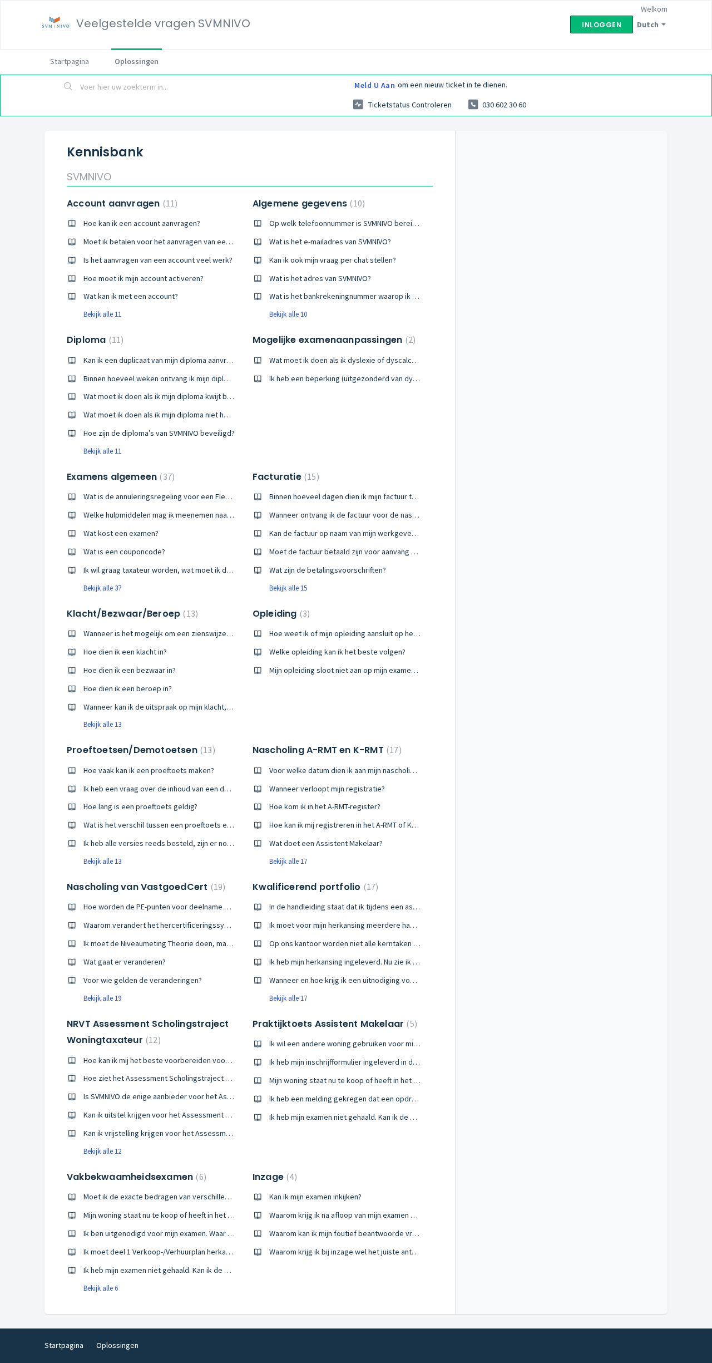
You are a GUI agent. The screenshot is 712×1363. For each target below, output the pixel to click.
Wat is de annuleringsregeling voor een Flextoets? (166, 496)
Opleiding (280, 613)
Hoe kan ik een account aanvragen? (141, 223)
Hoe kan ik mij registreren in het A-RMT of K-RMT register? (364, 825)
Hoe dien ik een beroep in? (127, 688)
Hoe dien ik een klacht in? (125, 652)
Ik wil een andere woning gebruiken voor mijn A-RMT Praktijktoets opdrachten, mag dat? (415, 1044)
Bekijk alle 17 (288, 861)
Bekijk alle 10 (288, 314)
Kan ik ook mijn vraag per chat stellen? (332, 260)
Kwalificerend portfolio (314, 886)
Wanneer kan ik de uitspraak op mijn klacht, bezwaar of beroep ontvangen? (208, 707)
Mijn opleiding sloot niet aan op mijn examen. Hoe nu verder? (369, 670)
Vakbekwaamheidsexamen (135, 1176)
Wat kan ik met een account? (130, 296)
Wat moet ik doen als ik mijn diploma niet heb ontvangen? (178, 415)
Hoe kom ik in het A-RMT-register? (324, 806)
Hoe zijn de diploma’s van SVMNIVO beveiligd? (159, 433)
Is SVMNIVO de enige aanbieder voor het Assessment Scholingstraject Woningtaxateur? (228, 1096)
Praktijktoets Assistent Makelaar (333, 1023)
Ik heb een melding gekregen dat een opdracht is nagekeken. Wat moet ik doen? (403, 1099)
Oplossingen (137, 61)
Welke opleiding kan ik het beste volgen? (337, 652)
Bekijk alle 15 (288, 588)
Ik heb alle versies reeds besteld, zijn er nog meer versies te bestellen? (203, 843)
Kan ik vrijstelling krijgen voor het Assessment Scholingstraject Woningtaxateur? (216, 1133)
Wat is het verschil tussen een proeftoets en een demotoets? (185, 825)
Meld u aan (374, 85)
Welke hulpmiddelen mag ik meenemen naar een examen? (179, 515)
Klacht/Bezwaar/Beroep (131, 613)
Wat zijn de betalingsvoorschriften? (327, 570)
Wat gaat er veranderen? (124, 962)
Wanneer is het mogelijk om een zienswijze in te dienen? (176, 633)
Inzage (273, 1176)
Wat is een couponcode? (124, 552)
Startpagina (69, 61)
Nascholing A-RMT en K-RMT (326, 750)
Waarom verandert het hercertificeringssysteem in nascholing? (188, 925)
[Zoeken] (68, 87)
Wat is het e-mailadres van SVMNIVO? (330, 242)
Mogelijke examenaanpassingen (333, 339)
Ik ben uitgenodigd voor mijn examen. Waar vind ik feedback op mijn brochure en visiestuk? (234, 1233)
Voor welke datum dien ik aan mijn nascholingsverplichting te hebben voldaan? (399, 770)
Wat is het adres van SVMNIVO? (320, 278)
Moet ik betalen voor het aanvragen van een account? (172, 242)
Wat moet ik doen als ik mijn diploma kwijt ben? (161, 396)
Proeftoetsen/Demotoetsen (139, 750)
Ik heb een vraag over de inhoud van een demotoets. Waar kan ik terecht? (205, 789)
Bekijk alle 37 (102, 588)
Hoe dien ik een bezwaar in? (129, 670)
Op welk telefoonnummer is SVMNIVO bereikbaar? (351, 223)
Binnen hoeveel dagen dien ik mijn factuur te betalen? (358, 496)
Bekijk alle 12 (102, 1151)
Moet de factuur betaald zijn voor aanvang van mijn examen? (369, 552)
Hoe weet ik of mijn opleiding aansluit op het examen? (358, 633)
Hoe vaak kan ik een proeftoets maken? (148, 770)
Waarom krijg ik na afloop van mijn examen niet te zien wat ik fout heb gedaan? (399, 1215)
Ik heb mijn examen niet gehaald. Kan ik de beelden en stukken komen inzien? (397, 1117)
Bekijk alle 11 (102, 314)
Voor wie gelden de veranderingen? (142, 980)
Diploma (94, 339)
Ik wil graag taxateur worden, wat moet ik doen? (163, 570)
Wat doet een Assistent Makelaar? (326, 843)
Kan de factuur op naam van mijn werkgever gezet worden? (368, 533)
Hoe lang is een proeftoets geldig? (140, 806)
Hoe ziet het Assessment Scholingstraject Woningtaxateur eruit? (190, 1078)
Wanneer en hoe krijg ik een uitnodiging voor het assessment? (372, 980)
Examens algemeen (119, 476)
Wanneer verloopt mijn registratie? (327, 789)
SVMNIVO (89, 177)
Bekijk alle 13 (102, 724)
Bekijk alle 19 (102, 998)
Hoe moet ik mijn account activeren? (143, 278)
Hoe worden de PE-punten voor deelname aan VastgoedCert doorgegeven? (209, 907)
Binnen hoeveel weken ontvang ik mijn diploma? (162, 378)
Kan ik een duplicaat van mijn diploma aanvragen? (164, 360)
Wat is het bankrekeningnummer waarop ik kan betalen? (361, 296)
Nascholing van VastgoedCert (144, 886)
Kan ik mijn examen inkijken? (315, 1197)
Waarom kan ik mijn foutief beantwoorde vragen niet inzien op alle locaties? (394, 1233)
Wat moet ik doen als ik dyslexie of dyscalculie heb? (355, 360)
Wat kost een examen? (121, 533)
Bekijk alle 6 (100, 1288)
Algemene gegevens (307, 203)
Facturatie (285, 476)
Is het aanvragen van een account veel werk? (158, 260)
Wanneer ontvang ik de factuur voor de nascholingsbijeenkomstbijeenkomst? (398, 515)
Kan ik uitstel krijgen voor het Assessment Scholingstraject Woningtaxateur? (210, 1115)
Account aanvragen (121, 203)
